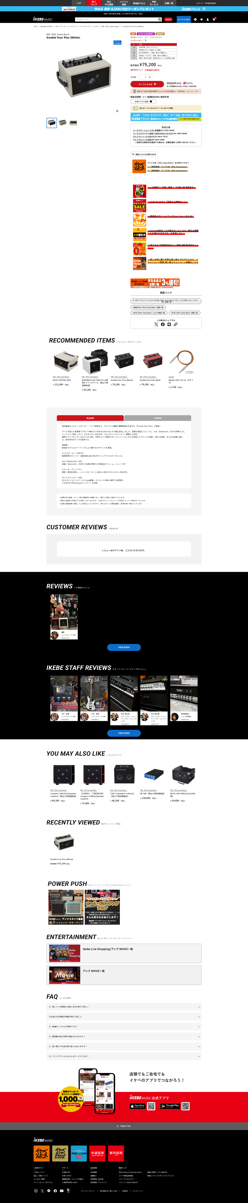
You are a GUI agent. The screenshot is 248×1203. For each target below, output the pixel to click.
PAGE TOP (126, 1126)
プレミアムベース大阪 (142, 139)
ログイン (200, 3)
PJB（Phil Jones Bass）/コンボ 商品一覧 (149, 313)
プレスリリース (138, 1191)
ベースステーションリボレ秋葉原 (146, 130)
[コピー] (176, 324)
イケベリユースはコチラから (83, 1050)
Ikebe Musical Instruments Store (130, 1172)
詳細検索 (168, 19)
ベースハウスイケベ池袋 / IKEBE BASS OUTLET (153, 133)
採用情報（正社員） (97, 1179)
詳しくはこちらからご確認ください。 (168, 1040)
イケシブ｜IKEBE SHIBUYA (128, 1182)
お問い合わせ (66, 1176)
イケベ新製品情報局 (126, 1176)
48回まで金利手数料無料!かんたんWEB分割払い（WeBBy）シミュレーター (168, 91)
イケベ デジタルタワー (127, 1179)
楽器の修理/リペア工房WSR (157, 1172)
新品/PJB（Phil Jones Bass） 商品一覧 (148, 307)
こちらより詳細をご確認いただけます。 (89, 1060)
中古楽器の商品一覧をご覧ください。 (125, 1030)
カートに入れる (145, 84)
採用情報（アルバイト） (99, 1182)
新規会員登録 (210, 3)
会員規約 (125, 1191)
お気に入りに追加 (141, 101)
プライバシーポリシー (88, 1191)
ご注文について (39, 1172)
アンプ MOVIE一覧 (94, 971)
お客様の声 (66, 1172)
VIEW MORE (124, 647)
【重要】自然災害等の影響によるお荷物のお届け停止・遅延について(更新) (124, 14)
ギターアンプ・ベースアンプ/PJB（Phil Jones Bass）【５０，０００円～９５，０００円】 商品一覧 (166, 301)
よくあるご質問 (39, 1179)
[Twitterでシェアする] (156, 324)
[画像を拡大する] (117, 111)
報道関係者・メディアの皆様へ (73, 1179)
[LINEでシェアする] (169, 324)
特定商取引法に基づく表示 (108, 1191)
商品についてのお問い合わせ (146, 154)
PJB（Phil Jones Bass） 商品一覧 (185, 313)
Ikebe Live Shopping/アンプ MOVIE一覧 (108, 949)
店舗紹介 (93, 1176)
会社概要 (93, 1172)
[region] (124, 847)
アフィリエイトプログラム (43, 1182)
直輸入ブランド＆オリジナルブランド (160, 1176)
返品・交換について (41, 1176)
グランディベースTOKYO (143, 136)
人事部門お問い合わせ (70, 1182)
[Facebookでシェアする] (163, 324)
